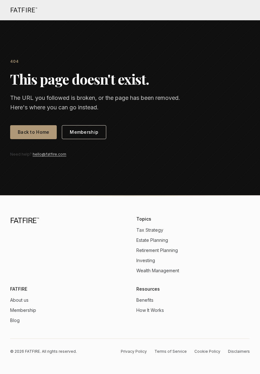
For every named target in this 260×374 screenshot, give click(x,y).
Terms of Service (170, 351)
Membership (84, 132)
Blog (15, 320)
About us (19, 300)
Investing (145, 260)
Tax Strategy (149, 230)
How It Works (150, 310)
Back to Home (33, 132)
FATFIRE (23, 10)
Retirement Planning (157, 250)
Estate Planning (152, 240)
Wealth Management (157, 270)
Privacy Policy (134, 351)
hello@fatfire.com (49, 154)
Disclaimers (239, 351)
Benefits (144, 300)
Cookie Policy (207, 351)
